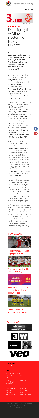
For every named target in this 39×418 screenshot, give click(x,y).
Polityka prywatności (12, 403)
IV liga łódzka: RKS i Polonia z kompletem (18, 311)
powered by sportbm (27, 403)
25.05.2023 (12, 27)
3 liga (18, 27)
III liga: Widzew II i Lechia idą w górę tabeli (19, 252)
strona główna (11, 366)
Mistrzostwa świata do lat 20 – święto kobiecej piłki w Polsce (18, 290)
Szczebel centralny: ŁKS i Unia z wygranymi (19, 270)
